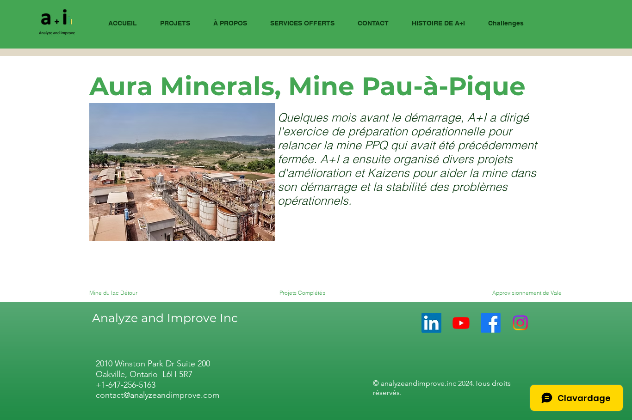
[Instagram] (520, 323)
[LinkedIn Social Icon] (431, 323)
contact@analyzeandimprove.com (157, 395)
